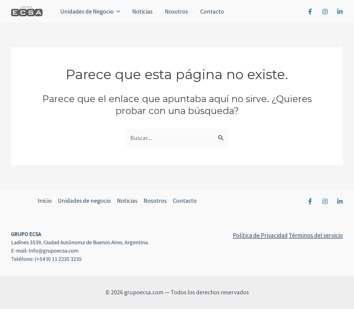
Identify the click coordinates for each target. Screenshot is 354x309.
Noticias (142, 11)
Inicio (45, 200)
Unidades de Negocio (87, 11)
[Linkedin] (340, 12)
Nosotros (176, 11)
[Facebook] (310, 12)
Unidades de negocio (84, 200)
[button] (117, 11)
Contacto (212, 11)
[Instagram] (325, 12)
